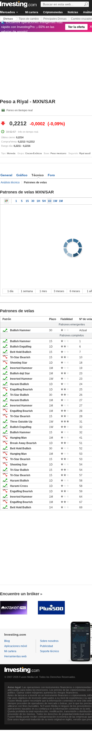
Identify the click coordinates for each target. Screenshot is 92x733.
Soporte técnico (49, 651)
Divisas (8, 18)
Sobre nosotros (49, 641)
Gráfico (21, 175)
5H (44, 201)
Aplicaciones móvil (15, 646)
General (6, 175)
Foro (51, 175)
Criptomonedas (53, 12)
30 (32, 201)
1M (61, 201)
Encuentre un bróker (19, 594)
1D (49, 201)
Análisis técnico (10, 182)
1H (38, 201)
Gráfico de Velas (6, 201)
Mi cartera (31, 12)
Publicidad (46, 646)
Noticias (73, 12)
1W (55, 201)
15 (27, 201)
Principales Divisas (55, 18)
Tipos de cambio (29, 18)
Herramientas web (15, 656)
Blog (7, 641)
